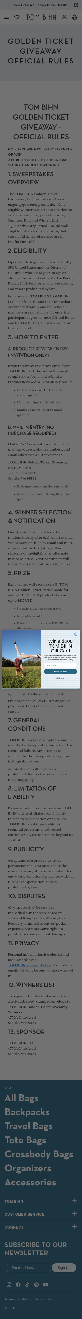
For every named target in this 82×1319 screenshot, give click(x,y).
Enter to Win (60, 671)
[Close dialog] (76, 634)
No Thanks (60, 678)
